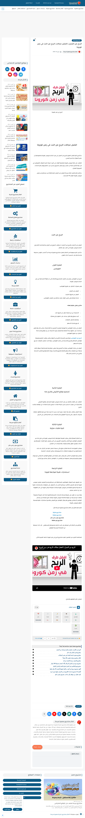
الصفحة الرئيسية (21, 780)
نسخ (53, 638)
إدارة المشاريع (31, 8)
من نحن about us (47, 3)
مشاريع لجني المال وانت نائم (74, 652)
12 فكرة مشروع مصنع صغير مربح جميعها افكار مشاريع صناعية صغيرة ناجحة (10, 139)
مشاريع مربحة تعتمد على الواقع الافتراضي (68, 803)
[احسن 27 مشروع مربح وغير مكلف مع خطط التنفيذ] (21, 147)
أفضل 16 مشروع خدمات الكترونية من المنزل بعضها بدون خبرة (65, 671)
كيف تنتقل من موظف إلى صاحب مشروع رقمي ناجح (68, 674)
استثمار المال (21, 8)
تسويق (14, 8)
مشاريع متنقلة (57, 515)
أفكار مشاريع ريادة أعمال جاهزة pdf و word (10, 108)
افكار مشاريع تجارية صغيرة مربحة (59, 814)
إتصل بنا (38, 3)
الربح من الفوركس (76, 338)
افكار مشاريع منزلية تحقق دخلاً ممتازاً (72, 658)
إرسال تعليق (75, 754)
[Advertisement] (42, 24)
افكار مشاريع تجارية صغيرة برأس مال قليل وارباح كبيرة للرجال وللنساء (9, 99)
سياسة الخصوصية (59, 3)
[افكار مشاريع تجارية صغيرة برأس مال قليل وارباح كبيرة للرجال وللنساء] (21, 97)
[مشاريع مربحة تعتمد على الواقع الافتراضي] (63, 790)
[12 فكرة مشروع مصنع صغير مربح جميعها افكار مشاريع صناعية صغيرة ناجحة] (21, 137)
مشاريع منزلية (50, 8)
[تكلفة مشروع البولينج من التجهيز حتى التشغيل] (21, 157)
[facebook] (23, 69)
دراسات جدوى (41, 8)
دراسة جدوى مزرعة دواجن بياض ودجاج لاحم (10, 178)
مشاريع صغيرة (78, 8)
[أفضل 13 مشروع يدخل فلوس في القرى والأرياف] (21, 117)
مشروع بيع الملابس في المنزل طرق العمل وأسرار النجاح (67, 666)
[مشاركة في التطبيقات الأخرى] (44, 714)
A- (44, 638)
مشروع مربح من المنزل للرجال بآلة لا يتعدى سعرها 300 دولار (66, 663)
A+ (48, 638)
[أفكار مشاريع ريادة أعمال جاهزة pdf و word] (21, 107)
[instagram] (15, 74)
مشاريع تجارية (69, 8)
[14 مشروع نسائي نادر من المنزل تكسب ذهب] (21, 127)
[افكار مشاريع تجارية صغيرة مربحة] (75, 3)
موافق (17, 809)
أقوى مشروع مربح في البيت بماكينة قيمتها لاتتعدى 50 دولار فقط (65, 669)
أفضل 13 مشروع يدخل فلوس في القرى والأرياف (10, 118)
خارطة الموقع (29, 3)
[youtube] (10, 74)
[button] (74, 714)
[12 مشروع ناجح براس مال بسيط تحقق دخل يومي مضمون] (21, 167)
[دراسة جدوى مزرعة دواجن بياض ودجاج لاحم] (21, 177)
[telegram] (21, 74)
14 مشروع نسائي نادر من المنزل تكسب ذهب (10, 128)
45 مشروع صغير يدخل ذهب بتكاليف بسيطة (10, 88)
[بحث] (3, 8)
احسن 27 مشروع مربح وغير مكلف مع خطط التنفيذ (9, 148)
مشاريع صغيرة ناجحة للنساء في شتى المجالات (69, 655)
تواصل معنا (37, 638)
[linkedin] (7, 69)
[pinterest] (13, 69)
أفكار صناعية (59, 8)
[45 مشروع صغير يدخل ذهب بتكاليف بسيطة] (21, 87)
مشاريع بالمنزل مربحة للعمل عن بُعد (72, 660)
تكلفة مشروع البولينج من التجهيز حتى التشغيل (9, 158)
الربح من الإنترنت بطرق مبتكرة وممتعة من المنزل (68, 649)
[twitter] (18, 69)
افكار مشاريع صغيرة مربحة (70, 51)
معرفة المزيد (7, 809)
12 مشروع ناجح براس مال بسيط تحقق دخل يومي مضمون (10, 169)
